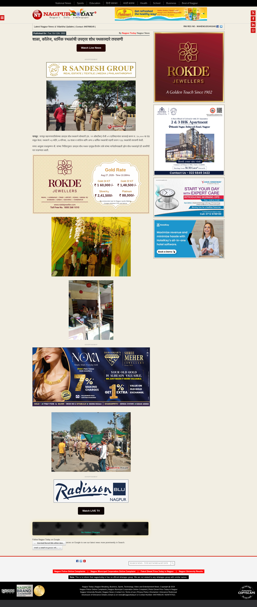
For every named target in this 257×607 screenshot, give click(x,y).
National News (63, 3)
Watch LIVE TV (91, 510)
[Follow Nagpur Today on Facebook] (77, 561)
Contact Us (119, 592)
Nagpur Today (129, 33)
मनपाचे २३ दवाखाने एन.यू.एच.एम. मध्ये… (47, 548)
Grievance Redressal (168, 592)
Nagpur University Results (191, 571)
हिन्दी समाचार (111, 3)
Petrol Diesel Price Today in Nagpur (157, 571)
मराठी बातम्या (128, 3)
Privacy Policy (142, 592)
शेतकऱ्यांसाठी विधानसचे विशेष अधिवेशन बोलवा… (49, 543)
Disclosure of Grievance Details (94, 595)
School (156, 3)
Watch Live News (91, 47)
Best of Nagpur (190, 3)
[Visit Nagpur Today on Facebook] (217, 26)
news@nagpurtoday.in (127, 595)
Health (143, 3)
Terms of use (131, 592)
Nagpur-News (108, 592)
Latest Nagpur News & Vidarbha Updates (54, 26)
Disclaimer (154, 592)
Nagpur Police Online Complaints (69, 571)
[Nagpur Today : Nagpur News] (64, 15)
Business (171, 3)
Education (95, 3)
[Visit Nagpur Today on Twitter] (221, 26)
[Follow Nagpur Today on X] (81, 561)
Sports (80, 3)
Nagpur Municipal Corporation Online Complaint (113, 571)
